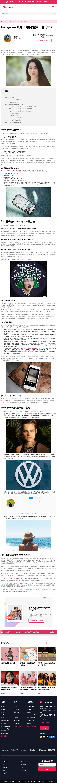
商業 (2, 712)
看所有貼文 (51, 643)
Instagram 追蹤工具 (32, 720)
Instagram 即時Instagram (5, 729)
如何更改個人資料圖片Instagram (16, 102)
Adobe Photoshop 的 (48, 341)
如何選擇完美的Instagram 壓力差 (14, 104)
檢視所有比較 (17, 726)
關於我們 (23, 764)
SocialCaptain (17, 720)
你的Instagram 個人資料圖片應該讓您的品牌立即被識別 (21, 108)
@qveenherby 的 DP (8, 259)
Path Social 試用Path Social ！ (43, 40)
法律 (22, 767)
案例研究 (5, 767)
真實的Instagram (5, 726)
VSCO (22, 334)
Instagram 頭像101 (11, 97)
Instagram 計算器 (31, 706)
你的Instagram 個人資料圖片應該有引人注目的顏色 (20, 111)
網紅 (2, 715)
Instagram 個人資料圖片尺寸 (15, 99)
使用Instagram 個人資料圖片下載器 (16, 117)
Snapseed (29, 329)
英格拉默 (16, 712)
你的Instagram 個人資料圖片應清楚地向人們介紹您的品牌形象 (22, 106)
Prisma (51, 338)
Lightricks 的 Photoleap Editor (24, 351)
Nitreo (15, 706)
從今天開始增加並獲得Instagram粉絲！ (18, 591)
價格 (4, 764)
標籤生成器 (30, 712)
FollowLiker (17, 723)
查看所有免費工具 (31, 726)
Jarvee (16, 715)
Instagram (3, 723)
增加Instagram (4, 21)
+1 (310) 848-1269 (45, 723)
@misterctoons (19, 493)
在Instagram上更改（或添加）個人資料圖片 (12, 171)
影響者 (30, 414)
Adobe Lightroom (46, 345)
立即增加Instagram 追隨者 (36, 620)
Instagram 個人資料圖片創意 (13, 120)
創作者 (26, 414)
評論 (4, 770)
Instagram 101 (16, 38)
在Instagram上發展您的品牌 (15, 578)
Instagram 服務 (5, 720)
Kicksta (16, 717)
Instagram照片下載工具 (7, 400)
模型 (2, 717)
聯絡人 (23, 761)
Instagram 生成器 (31, 715)
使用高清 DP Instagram (14, 113)
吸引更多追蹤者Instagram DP (13, 122)
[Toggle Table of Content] (50, 91)
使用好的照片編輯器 (13, 115)
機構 (2, 706)
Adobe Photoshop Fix (29, 348)
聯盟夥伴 (5, 773)
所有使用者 (4, 736)
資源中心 (12, 21)
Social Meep (17, 709)
